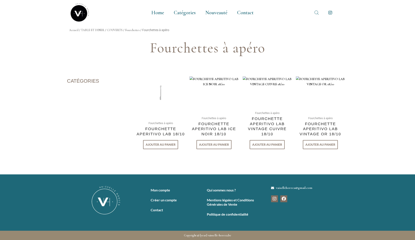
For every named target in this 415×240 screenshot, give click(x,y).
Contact (245, 12)
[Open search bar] (316, 13)
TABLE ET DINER (92, 30)
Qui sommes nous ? (221, 190)
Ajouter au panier (161, 144)
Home (157, 12)
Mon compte (160, 190)
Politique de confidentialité (227, 214)
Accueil (73, 30)
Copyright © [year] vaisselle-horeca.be (207, 235)
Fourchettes (132, 30)
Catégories (185, 12)
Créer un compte (164, 200)
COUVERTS (115, 30)
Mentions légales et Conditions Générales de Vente (230, 202)
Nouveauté (216, 12)
